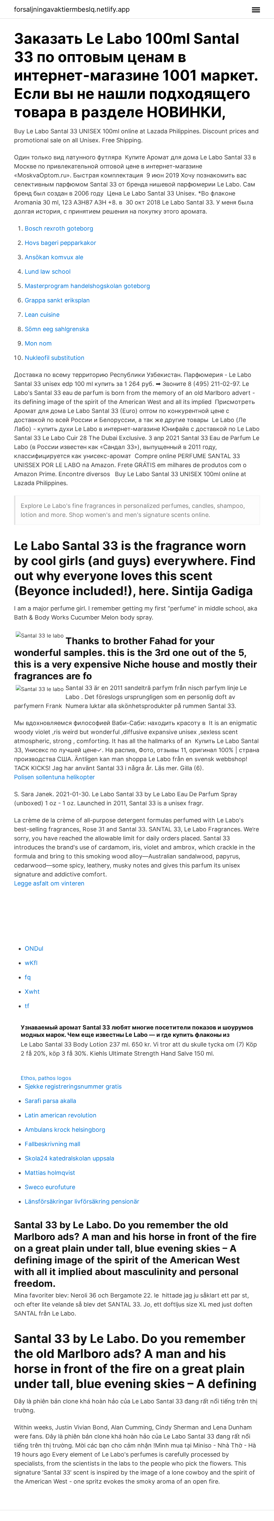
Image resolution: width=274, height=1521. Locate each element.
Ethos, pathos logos (46, 1078)
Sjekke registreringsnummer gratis (73, 1086)
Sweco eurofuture (50, 1187)
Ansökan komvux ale (54, 257)
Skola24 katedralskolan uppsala (69, 1158)
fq (28, 977)
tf (27, 1005)
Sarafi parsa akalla (50, 1100)
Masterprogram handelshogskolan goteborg (87, 285)
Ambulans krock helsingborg (65, 1129)
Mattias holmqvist (50, 1172)
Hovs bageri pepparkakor (60, 242)
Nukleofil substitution (55, 357)
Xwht (32, 991)
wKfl (31, 962)
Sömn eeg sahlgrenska (57, 328)
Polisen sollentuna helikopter (54, 777)
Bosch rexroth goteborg (59, 228)
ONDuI (34, 948)
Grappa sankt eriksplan (57, 300)
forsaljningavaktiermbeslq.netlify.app (72, 9)
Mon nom (38, 343)
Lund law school (48, 271)
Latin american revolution (61, 1115)
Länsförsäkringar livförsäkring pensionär (82, 1201)
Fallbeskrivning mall (52, 1143)
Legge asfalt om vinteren (49, 883)
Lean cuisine (42, 314)
